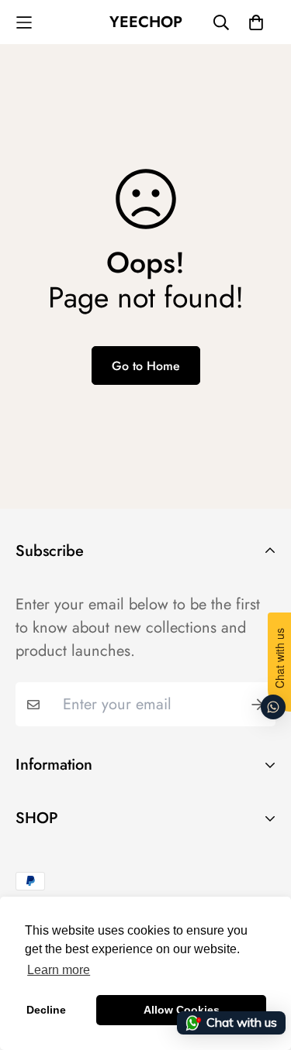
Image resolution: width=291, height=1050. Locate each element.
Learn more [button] (58, 969)
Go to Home (146, 366)
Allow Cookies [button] (182, 1010)
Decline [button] (46, 1010)
